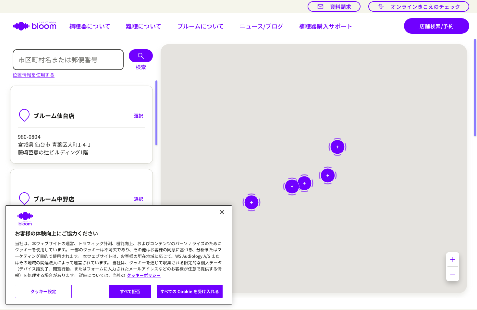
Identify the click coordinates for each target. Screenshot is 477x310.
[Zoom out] (452, 274)
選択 (138, 115)
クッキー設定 (43, 291)
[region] (118, 255)
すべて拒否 (130, 291)
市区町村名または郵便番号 (58, 59)
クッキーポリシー (144, 275)
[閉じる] (222, 212)
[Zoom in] (452, 259)
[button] (89, 26)
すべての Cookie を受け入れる (189, 291)
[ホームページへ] (30, 26)
